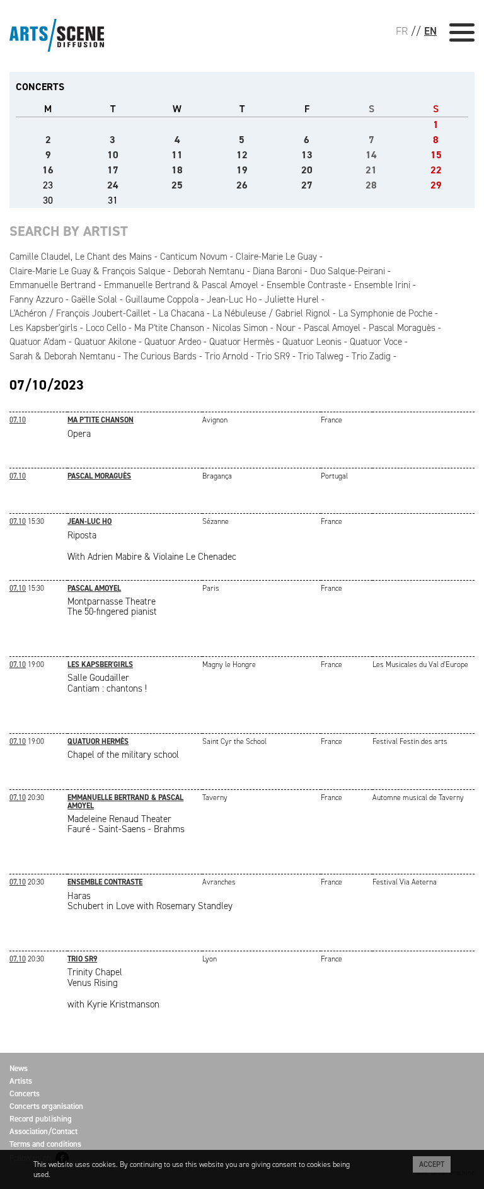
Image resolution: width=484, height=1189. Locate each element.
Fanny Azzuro (36, 299)
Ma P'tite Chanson (169, 328)
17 (112, 170)
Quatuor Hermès (241, 341)
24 (112, 185)
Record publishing (40, 1118)
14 (371, 154)
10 (112, 154)
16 (48, 170)
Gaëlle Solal (94, 299)
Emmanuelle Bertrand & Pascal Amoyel (181, 285)
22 (436, 170)
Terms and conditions (45, 1144)
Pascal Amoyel (332, 328)
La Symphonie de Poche (385, 313)
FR (402, 31)
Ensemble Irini (382, 285)
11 (177, 154)
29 (436, 185)
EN (430, 31)
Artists (20, 1081)
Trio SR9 (273, 356)
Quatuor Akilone (105, 341)
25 (177, 185)
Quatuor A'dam (37, 341)
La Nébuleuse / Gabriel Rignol (271, 313)
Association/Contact (43, 1131)
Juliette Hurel (292, 299)
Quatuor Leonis (312, 341)
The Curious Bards (160, 356)
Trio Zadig (371, 356)
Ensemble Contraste (306, 285)
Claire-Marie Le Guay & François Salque (87, 271)
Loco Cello (106, 328)
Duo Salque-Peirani (347, 271)
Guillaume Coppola (162, 299)
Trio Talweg (320, 356)
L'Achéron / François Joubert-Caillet (80, 313)
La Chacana (181, 313)
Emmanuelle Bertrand (52, 285)
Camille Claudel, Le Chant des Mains (80, 256)
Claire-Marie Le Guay (276, 256)
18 (177, 170)
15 (436, 154)
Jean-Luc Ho (231, 299)
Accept (431, 1164)
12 (242, 154)
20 (307, 170)
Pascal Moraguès (402, 328)
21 (371, 170)
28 (371, 185)
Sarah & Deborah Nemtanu (62, 356)
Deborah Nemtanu (209, 271)
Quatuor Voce (376, 341)
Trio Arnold (226, 356)
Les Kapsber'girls (43, 328)
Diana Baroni (277, 271)
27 (307, 185)
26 (242, 185)
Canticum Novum (194, 256)
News (18, 1068)
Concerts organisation (46, 1106)
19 (242, 170)
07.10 (17, 420)
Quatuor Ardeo (172, 341)
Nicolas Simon (240, 328)
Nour (286, 328)
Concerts (24, 1093)
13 (307, 154)
